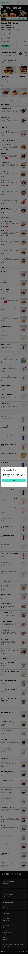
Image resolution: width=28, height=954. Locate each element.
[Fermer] (25, 469)
